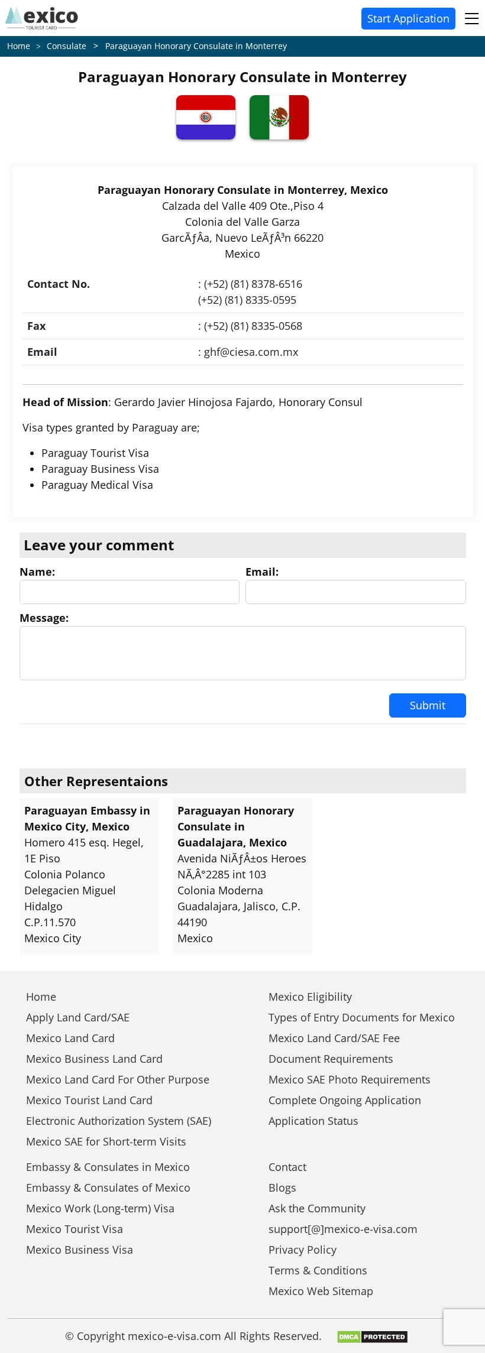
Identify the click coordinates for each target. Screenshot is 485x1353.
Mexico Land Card (70, 1038)
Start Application (408, 18)
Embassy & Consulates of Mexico (108, 1187)
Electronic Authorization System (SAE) (118, 1121)
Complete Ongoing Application (345, 1100)
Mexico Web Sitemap (321, 1291)
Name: (37, 571)
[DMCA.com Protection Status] (372, 1336)
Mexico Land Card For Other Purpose (117, 1079)
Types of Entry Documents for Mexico (362, 1017)
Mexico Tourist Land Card (89, 1100)
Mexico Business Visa (79, 1249)
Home (18, 45)
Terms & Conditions (318, 1270)
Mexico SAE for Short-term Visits (106, 1141)
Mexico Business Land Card (94, 1059)
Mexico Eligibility (310, 996)
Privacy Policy (303, 1249)
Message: (44, 618)
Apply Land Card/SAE (78, 1017)
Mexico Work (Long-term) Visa (100, 1208)
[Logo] (41, 18)
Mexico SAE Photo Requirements (350, 1079)
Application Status (313, 1121)
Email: (262, 571)
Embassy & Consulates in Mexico (108, 1167)
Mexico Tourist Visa (74, 1229)
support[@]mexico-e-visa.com (343, 1229)
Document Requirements (331, 1059)
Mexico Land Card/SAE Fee (334, 1038)
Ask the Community (317, 1208)
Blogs (282, 1187)
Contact (287, 1167)
